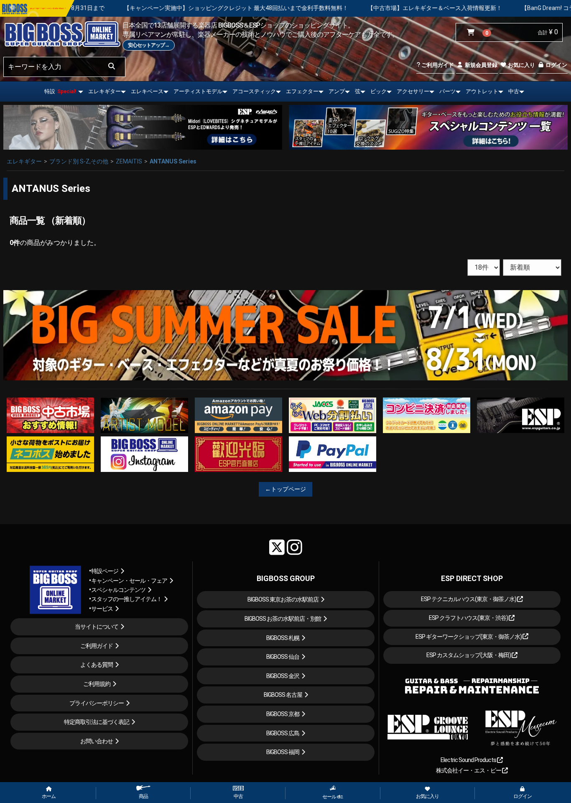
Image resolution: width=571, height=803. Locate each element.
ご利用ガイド (437, 65)
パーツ (447, 91)
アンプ (337, 91)
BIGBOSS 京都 (282, 714)
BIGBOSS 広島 (282, 733)
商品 (143, 796)
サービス (102, 609)
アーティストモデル (197, 91)
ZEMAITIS (129, 161)
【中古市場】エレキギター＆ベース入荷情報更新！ (347, 8)
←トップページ (285, 489)
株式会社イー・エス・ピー (469, 770)
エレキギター (104, 91)
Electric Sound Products (469, 760)
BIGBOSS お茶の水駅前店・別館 (283, 618)
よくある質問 (96, 664)
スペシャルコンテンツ (118, 590)
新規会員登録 (480, 65)
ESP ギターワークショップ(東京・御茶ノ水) (469, 636)
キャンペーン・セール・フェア (129, 581)
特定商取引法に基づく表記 (96, 722)
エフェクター (302, 91)
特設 (60, 91)
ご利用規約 (96, 684)
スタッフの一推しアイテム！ (126, 599)
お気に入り (521, 65)
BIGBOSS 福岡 (282, 752)
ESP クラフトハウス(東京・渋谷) (469, 617)
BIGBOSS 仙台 (282, 656)
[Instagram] (294, 547)
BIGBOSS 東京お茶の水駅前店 (283, 599)
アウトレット (482, 91)
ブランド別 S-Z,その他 (78, 161)
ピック (378, 91)
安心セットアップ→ (148, 45)
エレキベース (147, 91)
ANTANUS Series (173, 161)
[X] (277, 547)
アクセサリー (413, 91)
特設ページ (104, 571)
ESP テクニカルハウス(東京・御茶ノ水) (469, 599)
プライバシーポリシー (96, 703)
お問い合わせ (96, 741)
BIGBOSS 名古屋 (283, 694)
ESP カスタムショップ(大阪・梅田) (469, 655)
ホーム (49, 796)
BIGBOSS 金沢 (282, 676)
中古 (513, 91)
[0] (472, 32)
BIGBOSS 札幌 (282, 638)
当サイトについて (96, 626)
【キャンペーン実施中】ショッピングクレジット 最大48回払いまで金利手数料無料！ (148, 8)
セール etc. (332, 797)
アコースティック (254, 91)
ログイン (555, 65)
